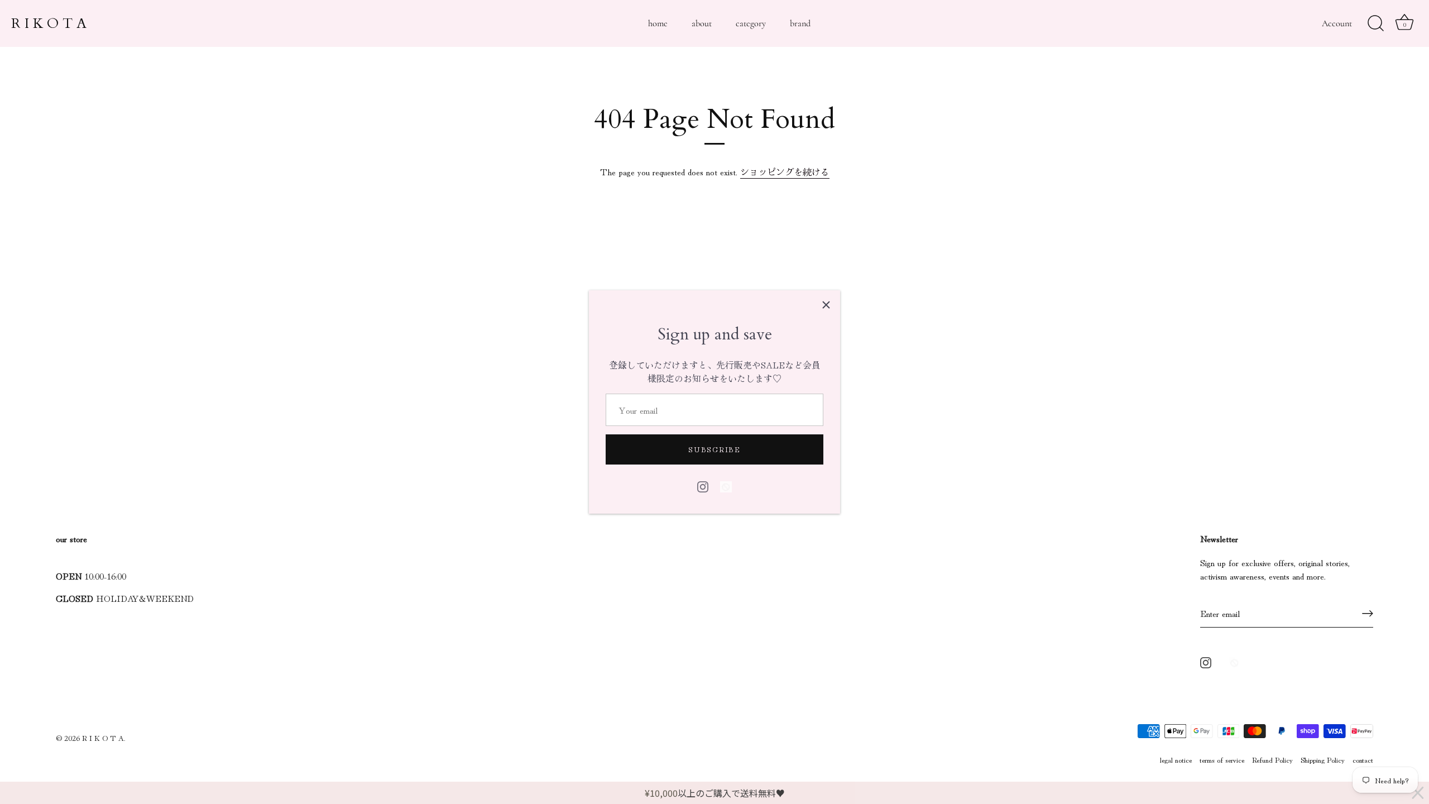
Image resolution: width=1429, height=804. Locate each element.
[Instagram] (702, 484)
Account (1337, 23)
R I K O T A (49, 23)
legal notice (1176, 759)
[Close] (826, 304)
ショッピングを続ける (784, 171)
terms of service (1222, 759)
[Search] (1375, 23)
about (702, 23)
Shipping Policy (1323, 759)
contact (1363, 759)
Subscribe (714, 449)
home (658, 23)
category (751, 23)
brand (800, 23)
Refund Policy (1272, 759)
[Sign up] (1367, 613)
